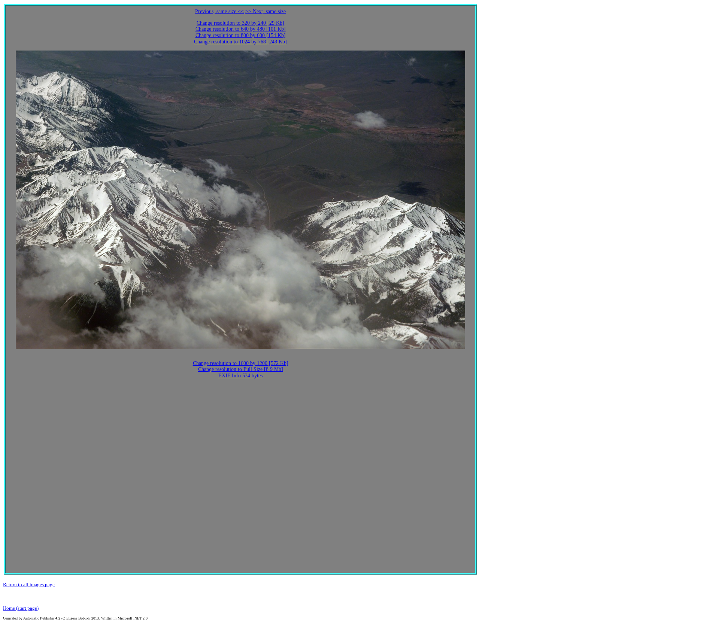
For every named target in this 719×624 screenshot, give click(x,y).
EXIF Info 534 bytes (240, 375)
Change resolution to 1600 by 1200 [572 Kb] (240, 363)
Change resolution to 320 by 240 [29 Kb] (240, 23)
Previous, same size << (219, 11)
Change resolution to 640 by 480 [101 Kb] (240, 29)
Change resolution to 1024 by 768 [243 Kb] (240, 42)
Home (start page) (21, 608)
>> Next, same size (265, 11)
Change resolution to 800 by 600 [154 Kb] (240, 35)
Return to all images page (29, 584)
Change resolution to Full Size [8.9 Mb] (240, 369)
